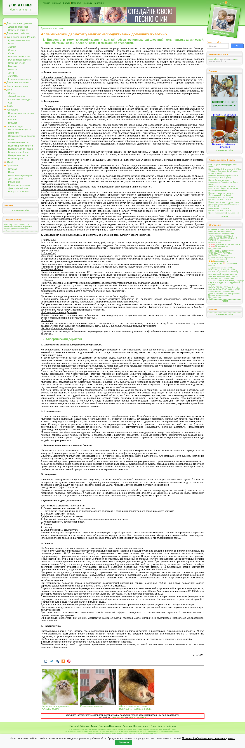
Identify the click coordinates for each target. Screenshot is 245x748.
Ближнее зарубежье (18, 152)
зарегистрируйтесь (137, 717)
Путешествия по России (20, 149)
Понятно (124, 742)
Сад (10, 103)
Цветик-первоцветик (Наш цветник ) (223, 213)
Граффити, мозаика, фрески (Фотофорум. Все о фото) (220, 198)
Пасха (11, 172)
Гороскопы (115, 726)
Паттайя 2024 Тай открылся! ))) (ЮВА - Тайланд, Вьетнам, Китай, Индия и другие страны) (224, 171)
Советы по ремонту (18, 30)
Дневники (87, 3)
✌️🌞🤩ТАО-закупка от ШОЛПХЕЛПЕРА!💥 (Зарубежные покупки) (222, 263)
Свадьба (12, 169)
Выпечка (12, 66)
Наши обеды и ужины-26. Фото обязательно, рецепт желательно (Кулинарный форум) (223, 188)
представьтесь (117, 717)
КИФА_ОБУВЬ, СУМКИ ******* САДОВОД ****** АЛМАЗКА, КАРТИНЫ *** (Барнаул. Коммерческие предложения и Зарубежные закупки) (221, 255)
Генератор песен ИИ (19, 191)
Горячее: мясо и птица (19, 56)
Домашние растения (17, 86)
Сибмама (56, 3)
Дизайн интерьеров (18, 27)
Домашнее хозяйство (17, 33)
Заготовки (13, 76)
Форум (66, 3)
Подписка (76, 3)
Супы (11, 53)
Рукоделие (12, 109)
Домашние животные (17, 82)
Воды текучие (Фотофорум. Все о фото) (222, 166)
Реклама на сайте (20, 211)
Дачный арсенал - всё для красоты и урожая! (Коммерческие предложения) (224, 296)
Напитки (12, 69)
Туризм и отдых (14, 126)
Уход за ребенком (167, 726)
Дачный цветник (16, 96)
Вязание (12, 119)
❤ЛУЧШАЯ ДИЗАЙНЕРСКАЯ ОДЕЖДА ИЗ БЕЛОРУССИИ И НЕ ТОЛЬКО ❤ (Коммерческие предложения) (222, 239)
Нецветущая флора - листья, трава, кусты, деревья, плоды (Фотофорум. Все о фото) (223, 204)
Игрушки (12, 123)
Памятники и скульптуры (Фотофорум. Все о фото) (219, 209)
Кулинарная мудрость (19, 79)
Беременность (141, 726)
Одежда (12, 116)
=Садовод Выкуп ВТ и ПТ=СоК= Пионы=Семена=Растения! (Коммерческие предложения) (221, 232)
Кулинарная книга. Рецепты (21, 37)
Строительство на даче (20, 99)
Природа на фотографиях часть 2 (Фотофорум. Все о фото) (223, 177)
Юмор (9, 162)
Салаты (12, 50)
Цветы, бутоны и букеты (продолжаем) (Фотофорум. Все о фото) (223, 182)
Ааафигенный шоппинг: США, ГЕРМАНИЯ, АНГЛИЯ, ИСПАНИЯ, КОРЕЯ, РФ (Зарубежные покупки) (223, 270)
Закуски (12, 47)
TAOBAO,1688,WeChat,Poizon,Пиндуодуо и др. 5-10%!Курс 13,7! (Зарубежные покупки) (224, 283)
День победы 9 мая (18, 188)
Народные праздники (19, 185)
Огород (12, 93)
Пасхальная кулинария (20, 175)
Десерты (12, 72)
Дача (9, 89)
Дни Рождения (15, 178)
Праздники (12, 165)
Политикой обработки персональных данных (208, 738)
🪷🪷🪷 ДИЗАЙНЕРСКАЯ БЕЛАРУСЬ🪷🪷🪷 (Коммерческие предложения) (224, 246)
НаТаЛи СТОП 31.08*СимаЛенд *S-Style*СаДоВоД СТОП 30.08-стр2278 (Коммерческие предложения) (224, 289)
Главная (46, 3)
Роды (153, 726)
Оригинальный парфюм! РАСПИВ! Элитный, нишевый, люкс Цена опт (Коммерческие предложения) (223, 276)
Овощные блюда (16, 63)
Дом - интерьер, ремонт (19, 23)
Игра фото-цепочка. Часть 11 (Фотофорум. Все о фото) (221, 194)
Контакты (99, 3)
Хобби (9, 106)
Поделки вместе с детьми (21, 113)
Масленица (14, 182)
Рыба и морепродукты (19, 60)
